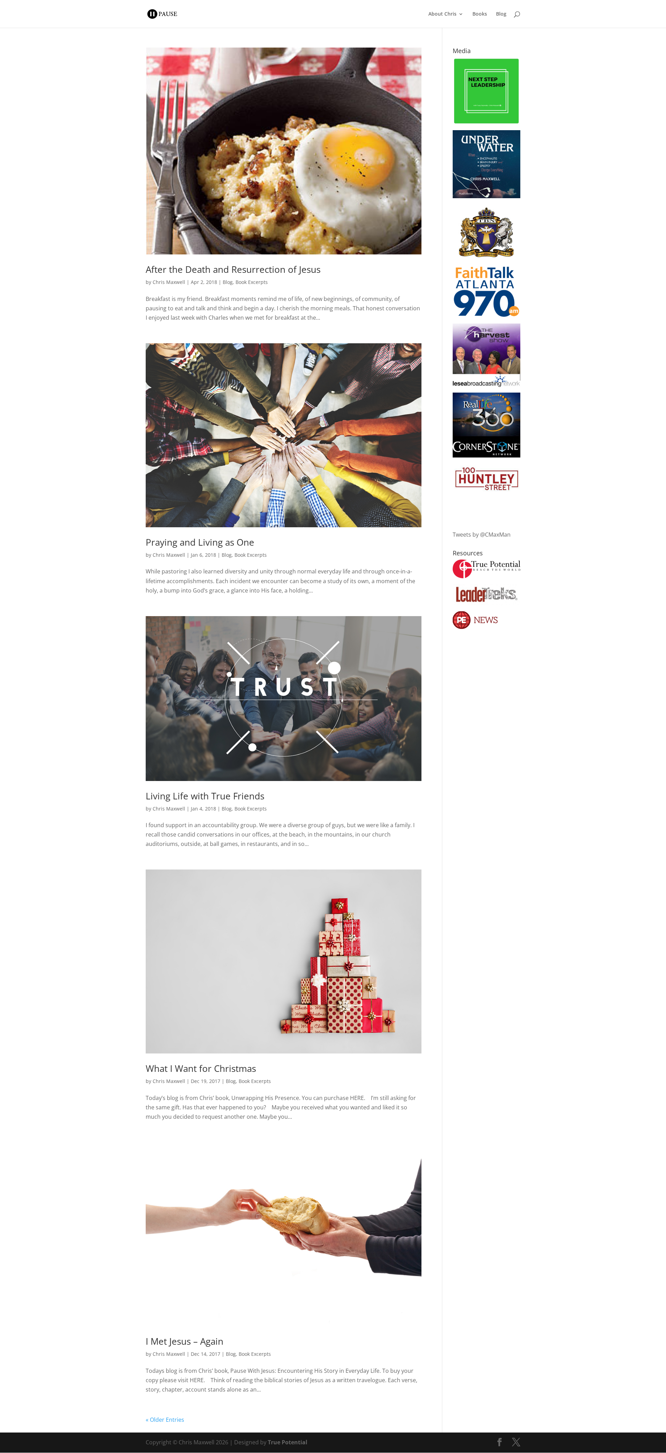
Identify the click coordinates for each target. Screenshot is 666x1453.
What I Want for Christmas (201, 1068)
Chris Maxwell (169, 282)
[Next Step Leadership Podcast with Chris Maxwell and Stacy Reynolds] (486, 122)
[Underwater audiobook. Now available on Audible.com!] (486, 196)
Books (479, 14)
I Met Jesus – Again (184, 1341)
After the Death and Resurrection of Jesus (233, 269)
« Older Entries (165, 1419)
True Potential (287, 1442)
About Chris (442, 14)
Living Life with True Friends (205, 796)
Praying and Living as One (200, 542)
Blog (501, 14)
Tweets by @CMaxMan (482, 534)
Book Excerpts (252, 282)
